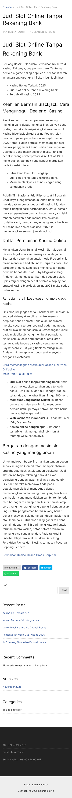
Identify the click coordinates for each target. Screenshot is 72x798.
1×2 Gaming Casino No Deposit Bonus (24, 642)
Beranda (7, 7)
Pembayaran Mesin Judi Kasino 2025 (24, 634)
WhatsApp (11, 573)
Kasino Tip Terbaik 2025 (16, 612)
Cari (5, 584)
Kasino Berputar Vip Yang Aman (21, 620)
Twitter (47, 567)
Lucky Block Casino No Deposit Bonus (24, 627)
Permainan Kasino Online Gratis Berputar (29, 555)
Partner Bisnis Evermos (36, 784)
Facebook (31, 567)
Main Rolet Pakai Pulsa (18, 374)
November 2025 (12, 686)
